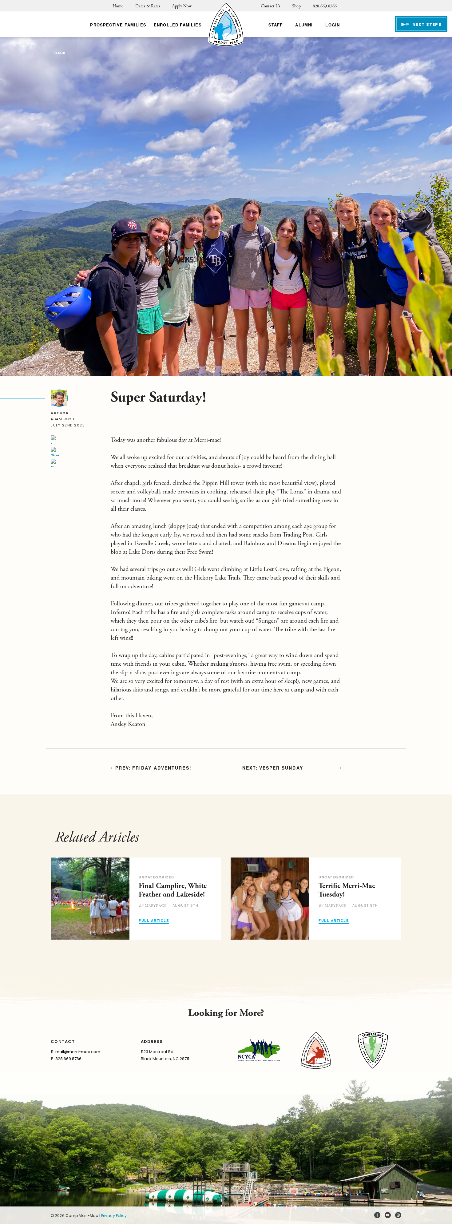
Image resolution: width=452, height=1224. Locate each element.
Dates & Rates (147, 6)
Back (59, 53)
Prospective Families (118, 25)
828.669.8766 (325, 6)
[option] (136, 899)
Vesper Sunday (281, 767)
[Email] (55, 463)
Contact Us (270, 6)
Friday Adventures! (162, 767)
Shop (296, 6)
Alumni (304, 25)
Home (118, 6)
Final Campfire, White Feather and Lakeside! (173, 890)
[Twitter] (55, 451)
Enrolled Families (178, 25)
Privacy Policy (114, 1215)
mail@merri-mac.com (77, 1052)
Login (332, 25)
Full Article (154, 921)
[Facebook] (55, 439)
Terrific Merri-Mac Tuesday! (347, 890)
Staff (275, 25)
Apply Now (182, 6)
